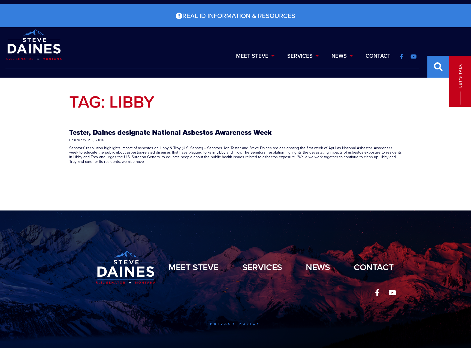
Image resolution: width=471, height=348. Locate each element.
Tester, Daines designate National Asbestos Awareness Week (170, 132)
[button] (438, 67)
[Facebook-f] (377, 293)
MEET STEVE (252, 56)
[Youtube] (392, 293)
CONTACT (378, 56)
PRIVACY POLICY (235, 323)
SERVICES (300, 56)
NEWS (339, 56)
